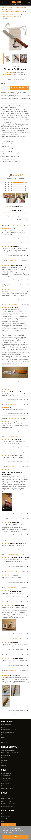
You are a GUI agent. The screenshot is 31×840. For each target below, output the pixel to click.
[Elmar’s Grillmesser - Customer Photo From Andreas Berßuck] (18, 195)
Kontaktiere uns (6, 755)
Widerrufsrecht (6, 816)
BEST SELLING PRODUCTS (13, 11)
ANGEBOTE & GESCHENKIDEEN (15, 7)
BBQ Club (4, 742)
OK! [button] (15, 837)
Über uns (4, 735)
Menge (3, 83)
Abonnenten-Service (7, 750)
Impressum (5, 814)
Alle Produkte (5, 775)
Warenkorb (4, 760)
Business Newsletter (7, 732)
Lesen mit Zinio (6, 801)
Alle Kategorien (6, 778)
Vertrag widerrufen (9, 825)
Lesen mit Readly (6, 796)
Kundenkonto (5, 758)
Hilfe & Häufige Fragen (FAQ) (10, 753)
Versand (3, 765)
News (3, 737)
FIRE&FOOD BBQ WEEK (8, 803)
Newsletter (4, 763)
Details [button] (10, 832)
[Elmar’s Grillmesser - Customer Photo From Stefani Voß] (22, 200)
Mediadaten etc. (6, 725)
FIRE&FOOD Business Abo (9, 730)
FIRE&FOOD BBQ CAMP (8, 806)
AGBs (2, 821)
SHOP (2, 7)
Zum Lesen (4, 781)
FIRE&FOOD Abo (6, 773)
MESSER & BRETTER (11, 17)
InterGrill (4, 727)
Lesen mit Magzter (7, 798)
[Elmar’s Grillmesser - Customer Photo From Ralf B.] (12, 195)
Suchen (3, 786)
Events (3, 740)
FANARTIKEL (9, 15)
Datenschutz (5, 819)
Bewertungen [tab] (6, 216)
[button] (25, 238)
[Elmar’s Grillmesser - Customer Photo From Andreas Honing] (6, 195)
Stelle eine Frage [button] (16, 210)
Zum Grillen (5, 783)
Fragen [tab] (18, 216)
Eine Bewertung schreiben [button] (16, 206)
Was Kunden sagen (7, 788)
